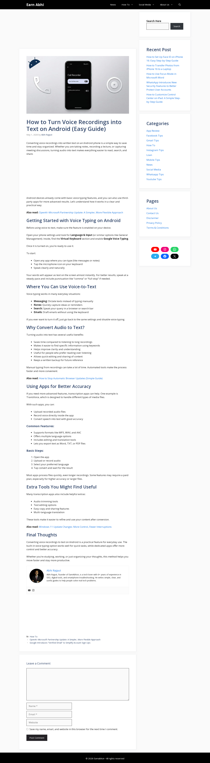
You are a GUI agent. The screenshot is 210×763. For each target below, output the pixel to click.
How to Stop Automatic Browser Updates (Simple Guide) (70, 378)
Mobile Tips (153, 159)
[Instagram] (33, 590)
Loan (149, 155)
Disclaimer (152, 218)
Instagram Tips (155, 150)
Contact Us (152, 213)
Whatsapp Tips (155, 174)
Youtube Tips (154, 179)
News (113, 4)
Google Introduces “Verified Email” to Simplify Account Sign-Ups (60, 642)
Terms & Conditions (157, 227)
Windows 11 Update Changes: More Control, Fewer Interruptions (75, 526)
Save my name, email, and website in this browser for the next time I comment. (74, 729)
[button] (180, 4)
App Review (152, 130)
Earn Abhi (35, 4)
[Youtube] (29, 590)
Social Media (145, 4)
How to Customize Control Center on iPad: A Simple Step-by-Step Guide (163, 98)
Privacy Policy (154, 222)
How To (126, 4)
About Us (164, 4)
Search (177, 26)
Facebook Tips (154, 135)
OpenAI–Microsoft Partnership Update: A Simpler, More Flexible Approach (81, 212)
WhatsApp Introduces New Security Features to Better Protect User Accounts (161, 86)
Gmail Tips (152, 140)
